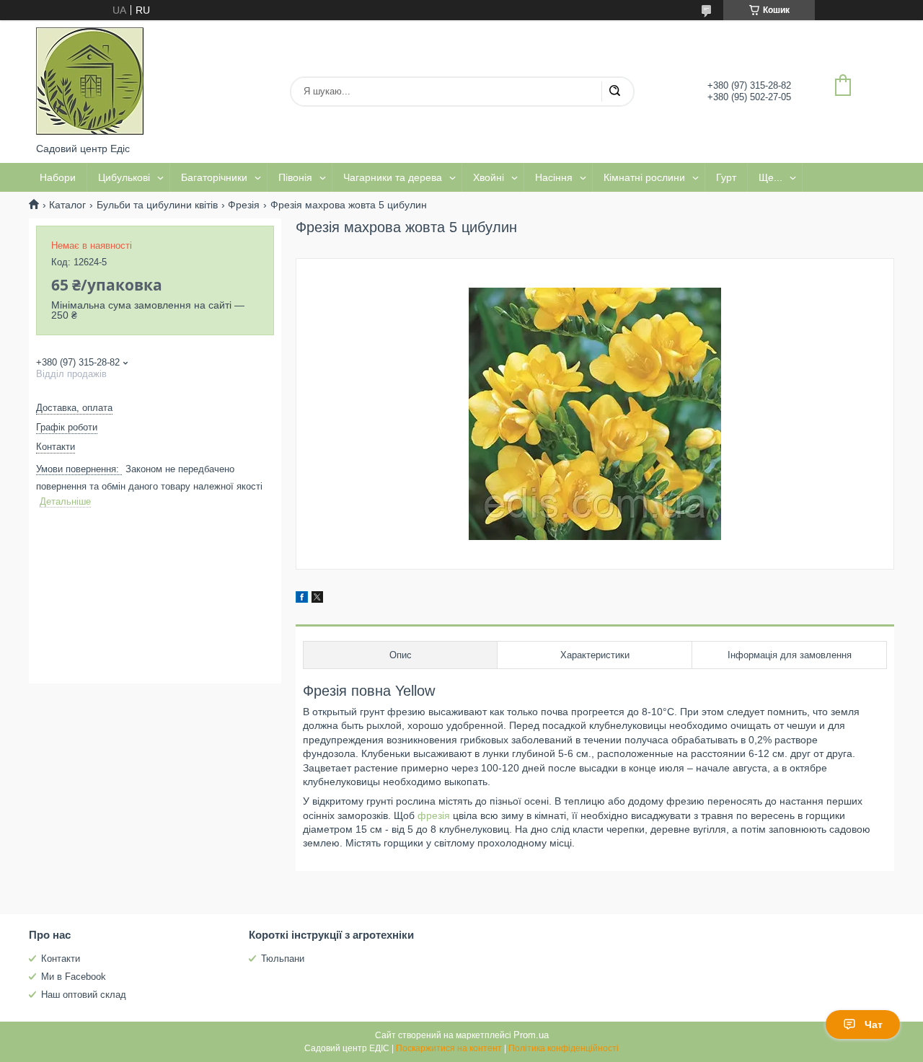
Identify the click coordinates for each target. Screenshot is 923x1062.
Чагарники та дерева (392, 177)
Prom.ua (531, 1035)
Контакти (60, 958)
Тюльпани (282, 958)
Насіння (554, 177)
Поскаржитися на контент (449, 1048)
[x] (317, 599)
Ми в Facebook (73, 976)
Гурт (726, 177)
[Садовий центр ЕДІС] (90, 81)
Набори (58, 177)
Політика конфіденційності (563, 1048)
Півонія (295, 177)
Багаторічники (214, 177)
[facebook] (302, 599)
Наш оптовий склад (83, 994)
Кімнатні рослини (644, 177)
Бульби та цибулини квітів (157, 205)
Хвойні (488, 177)
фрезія (434, 815)
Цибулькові (124, 177)
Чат (874, 1024)
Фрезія (244, 205)
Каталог (67, 205)
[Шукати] (614, 91)
